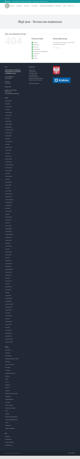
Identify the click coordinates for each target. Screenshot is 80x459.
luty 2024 (8, 188)
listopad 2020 (8, 301)
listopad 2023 (8, 196)
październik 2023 (9, 199)
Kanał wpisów (9, 439)
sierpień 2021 (8, 275)
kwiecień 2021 (9, 286)
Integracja (8, 384)
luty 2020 (8, 327)
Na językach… (8, 396)
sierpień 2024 (8, 170)
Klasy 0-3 (7, 387)
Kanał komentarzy (10, 442)
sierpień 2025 (8, 135)
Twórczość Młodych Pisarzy (12, 419)
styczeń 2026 (8, 121)
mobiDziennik (32, 70)
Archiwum (8, 353)
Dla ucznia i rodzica (10, 364)
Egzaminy (8, 376)
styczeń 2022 (8, 260)
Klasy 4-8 (7, 390)
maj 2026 (8, 109)
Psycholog (8, 402)
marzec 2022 (8, 254)
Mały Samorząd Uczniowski (12, 393)
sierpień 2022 (8, 240)
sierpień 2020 (8, 310)
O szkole (36, 42)
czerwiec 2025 (9, 141)
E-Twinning (8, 370)
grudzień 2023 (9, 193)
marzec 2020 (8, 324)
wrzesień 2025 (9, 133)
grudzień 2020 (9, 298)
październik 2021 (9, 269)
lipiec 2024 (8, 173)
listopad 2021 (8, 266)
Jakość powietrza (32, 71)
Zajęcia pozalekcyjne (10, 428)
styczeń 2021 (8, 295)
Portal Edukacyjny (33, 75)
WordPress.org (9, 445)
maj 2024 (8, 179)
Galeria (35, 56)
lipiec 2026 (8, 103)
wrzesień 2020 (9, 307)
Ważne (7, 422)
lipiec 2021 (8, 278)
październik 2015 (9, 342)
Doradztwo (8, 367)
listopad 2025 (8, 127)
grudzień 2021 (9, 263)
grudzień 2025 (9, 124)
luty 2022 (8, 257)
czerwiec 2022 (9, 246)
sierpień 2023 (8, 205)
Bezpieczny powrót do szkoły (12, 358)
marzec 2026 (8, 115)
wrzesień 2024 (9, 167)
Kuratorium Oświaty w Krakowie (36, 78)
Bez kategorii (8, 355)
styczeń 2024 (8, 191)
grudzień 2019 (9, 333)
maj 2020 (8, 318)
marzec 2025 (8, 150)
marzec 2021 (8, 289)
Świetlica (7, 414)
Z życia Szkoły (37, 49)
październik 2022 (9, 234)
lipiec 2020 (8, 313)
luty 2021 (8, 292)
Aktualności (8, 350)
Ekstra (7, 379)
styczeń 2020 (8, 330)
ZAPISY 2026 (36, 53)
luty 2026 (8, 118)
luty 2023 (8, 223)
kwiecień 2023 (9, 217)
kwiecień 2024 (9, 182)
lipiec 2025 (8, 138)
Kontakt (35, 58)
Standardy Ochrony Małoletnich (41, 51)
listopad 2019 (8, 336)
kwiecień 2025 (9, 147)
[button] (73, 6)
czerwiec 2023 (9, 211)
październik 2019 (9, 339)
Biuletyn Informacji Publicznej (35, 80)
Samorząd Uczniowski (10, 408)
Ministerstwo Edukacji (34, 76)
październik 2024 (9, 164)
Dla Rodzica (36, 44)
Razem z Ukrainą (9, 405)
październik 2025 (9, 130)
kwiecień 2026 (9, 112)
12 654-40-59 (7, 83)
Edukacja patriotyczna (10, 373)
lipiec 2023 (8, 208)
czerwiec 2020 (9, 315)
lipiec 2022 (8, 243)
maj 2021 (8, 284)
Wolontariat (8, 425)
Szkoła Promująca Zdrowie (11, 416)
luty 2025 (8, 153)
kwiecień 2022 (9, 252)
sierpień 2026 (8, 101)
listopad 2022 (8, 231)
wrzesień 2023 (9, 202)
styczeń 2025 (8, 156)
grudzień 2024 (9, 159)
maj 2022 (8, 249)
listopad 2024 (8, 162)
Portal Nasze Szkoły (33, 73)
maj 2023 (8, 214)
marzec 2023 (8, 220)
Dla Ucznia (36, 47)
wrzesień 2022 (9, 237)
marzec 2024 (8, 185)
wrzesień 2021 (9, 272)
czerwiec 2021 (9, 281)
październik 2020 (9, 304)
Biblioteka (8, 361)
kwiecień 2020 (9, 321)
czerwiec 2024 (9, 176)
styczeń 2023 (8, 225)
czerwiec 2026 (9, 106)
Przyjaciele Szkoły (9, 399)
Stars (7, 411)
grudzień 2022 (9, 228)
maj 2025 (8, 144)
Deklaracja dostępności (34, 83)
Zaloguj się (8, 436)
